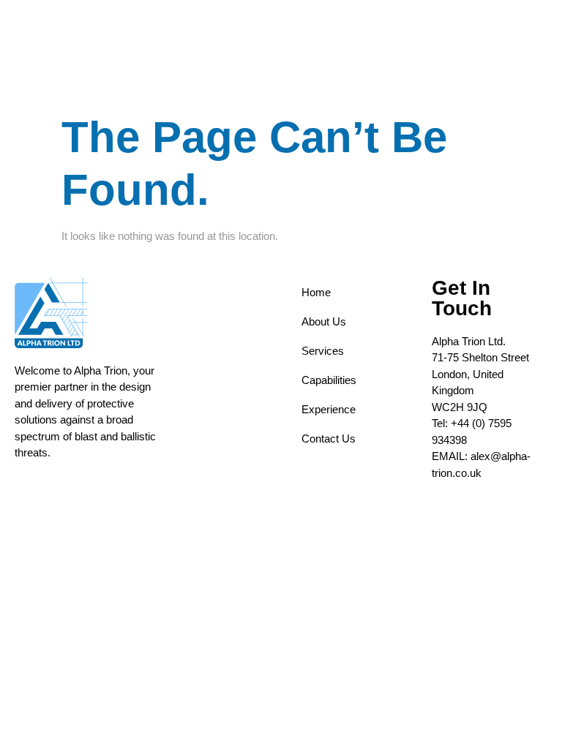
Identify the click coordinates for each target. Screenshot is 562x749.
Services (322, 351)
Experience (328, 409)
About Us (323, 321)
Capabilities (328, 380)
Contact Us (328, 438)
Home (316, 292)
